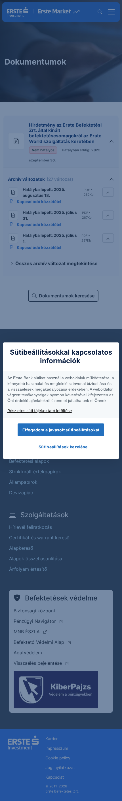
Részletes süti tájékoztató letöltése (39, 410)
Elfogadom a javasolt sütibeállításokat (60, 429)
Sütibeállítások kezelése (63, 446)
